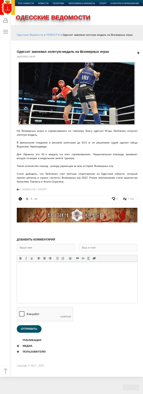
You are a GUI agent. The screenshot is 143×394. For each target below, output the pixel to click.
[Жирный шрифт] (20, 258)
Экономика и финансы (81, 3)
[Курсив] (26, 258)
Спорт (103, 3)
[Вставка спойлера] (88, 258)
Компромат (24, 8)
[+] (27, 199)
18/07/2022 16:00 (26, 56)
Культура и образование (125, 3)
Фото (50, 8)
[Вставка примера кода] (83, 258)
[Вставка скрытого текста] (94, 258)
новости (43, 3)
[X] (20, 199)
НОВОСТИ (53, 34)
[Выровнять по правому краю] (50, 258)
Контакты (62, 8)
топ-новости (26, 3)
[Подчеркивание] (31, 258)
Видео (39, 8)
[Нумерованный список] (63, 258)
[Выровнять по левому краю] (39, 258)
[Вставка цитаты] (77, 258)
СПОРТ (42, 189)
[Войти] (5, 20)
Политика (58, 3)
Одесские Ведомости (30, 34)
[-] (36, 199)
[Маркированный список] (57, 258)
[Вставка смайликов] (70, 258)
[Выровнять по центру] (44, 258)
